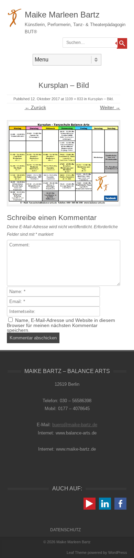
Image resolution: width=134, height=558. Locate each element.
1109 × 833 (74, 99)
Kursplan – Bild (100, 99)
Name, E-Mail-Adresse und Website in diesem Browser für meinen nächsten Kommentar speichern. (61, 325)
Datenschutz (65, 529)
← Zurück (35, 107)
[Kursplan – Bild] (63, 163)
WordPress (117, 552)
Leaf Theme (77, 552)
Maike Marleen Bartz (62, 14)
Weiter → (110, 107)
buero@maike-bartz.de (74, 424)
